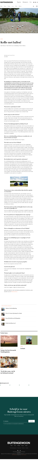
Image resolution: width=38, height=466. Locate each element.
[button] (37, 6)
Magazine (19, 2)
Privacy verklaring (24, 454)
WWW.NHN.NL (14, 291)
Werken (9, 6)
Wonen (5, 6)
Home (1, 6)
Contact (26, 447)
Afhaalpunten (25, 2)
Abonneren (19, 447)
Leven (13, 6)
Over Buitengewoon (13, 447)
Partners (20, 6)
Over (31, 2)
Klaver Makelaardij (14, 454)
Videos (16, 6)
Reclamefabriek (19, 452)
